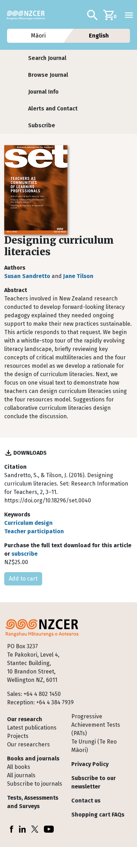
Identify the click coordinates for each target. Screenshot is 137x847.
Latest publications (32, 727)
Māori (38, 35)
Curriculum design (28, 523)
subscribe (25, 553)
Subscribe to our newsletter (93, 782)
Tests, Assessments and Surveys (32, 801)
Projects (17, 736)
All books (18, 767)
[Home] (28, 15)
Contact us (85, 800)
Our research (24, 719)
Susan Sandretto (27, 276)
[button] (47, 58)
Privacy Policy (90, 764)
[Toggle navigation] (129, 15)
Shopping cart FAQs (97, 814)
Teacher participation (34, 531)
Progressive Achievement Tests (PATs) (95, 725)
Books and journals (33, 758)
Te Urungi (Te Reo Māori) (94, 745)
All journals (21, 775)
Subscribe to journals (34, 783)
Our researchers (28, 744)
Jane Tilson (78, 276)
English (99, 35)
